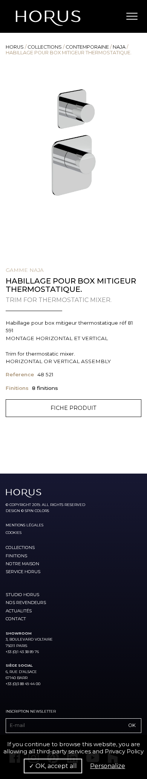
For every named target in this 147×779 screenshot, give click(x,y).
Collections (45, 47)
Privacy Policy (124, 751)
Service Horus (23, 571)
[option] (73, 142)
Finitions (16, 555)
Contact (16, 618)
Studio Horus (22, 594)
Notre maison (22, 563)
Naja (119, 47)
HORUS (15, 47)
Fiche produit (73, 408)
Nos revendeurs (26, 602)
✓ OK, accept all (53, 766)
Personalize (107, 766)
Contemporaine (87, 47)
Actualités (19, 610)
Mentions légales (24, 525)
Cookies (13, 533)
